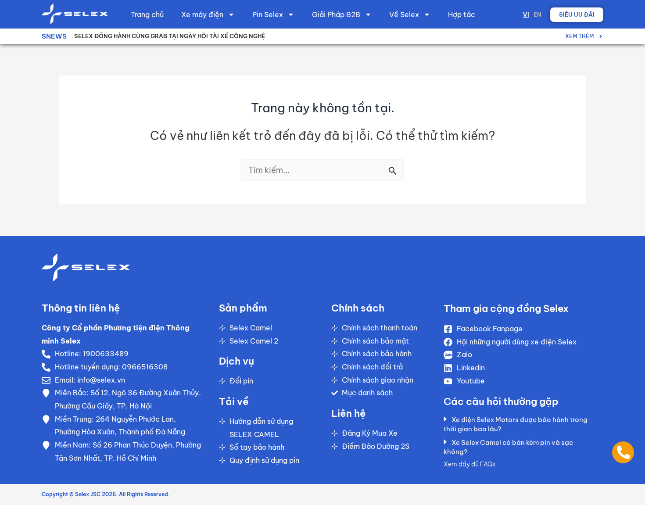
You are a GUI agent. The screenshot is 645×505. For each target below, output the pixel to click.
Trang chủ (147, 14)
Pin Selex (267, 14)
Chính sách (357, 308)
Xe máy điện (202, 14)
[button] (519, 426)
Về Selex (404, 14)
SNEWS (54, 36)
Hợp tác (461, 14)
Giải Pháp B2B (336, 14)
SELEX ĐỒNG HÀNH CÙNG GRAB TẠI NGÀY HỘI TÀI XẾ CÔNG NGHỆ (169, 35)
